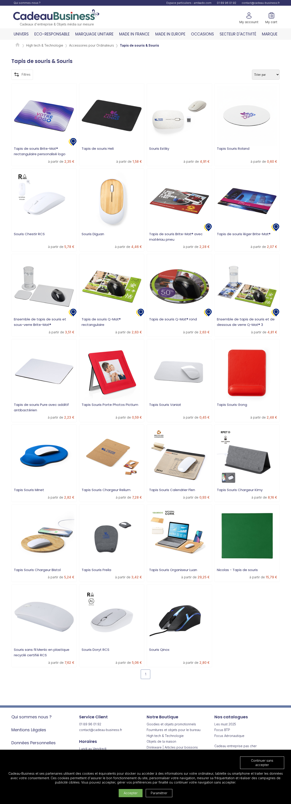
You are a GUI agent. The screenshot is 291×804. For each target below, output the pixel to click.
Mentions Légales (28, 730)
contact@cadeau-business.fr (261, 3)
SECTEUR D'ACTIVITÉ (238, 34)
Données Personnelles (33, 743)
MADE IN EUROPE (170, 34)
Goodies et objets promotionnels (171, 724)
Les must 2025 (225, 724)
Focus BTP (222, 730)
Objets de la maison (161, 741)
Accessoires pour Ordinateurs (91, 45)
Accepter (131, 793)
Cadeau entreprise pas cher (235, 746)
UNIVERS (21, 34)
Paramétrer (159, 793)
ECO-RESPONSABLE (52, 34)
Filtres (26, 74)
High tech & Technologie (44, 45)
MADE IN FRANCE (134, 34)
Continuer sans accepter (262, 763)
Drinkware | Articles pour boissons (172, 747)
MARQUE (269, 34)
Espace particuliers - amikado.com (188, 3)
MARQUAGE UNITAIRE (94, 34)
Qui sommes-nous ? (27, 3)
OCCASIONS (202, 34)
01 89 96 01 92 (226, 3)
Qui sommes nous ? (31, 717)
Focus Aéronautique (229, 736)
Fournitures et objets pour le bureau (174, 730)
